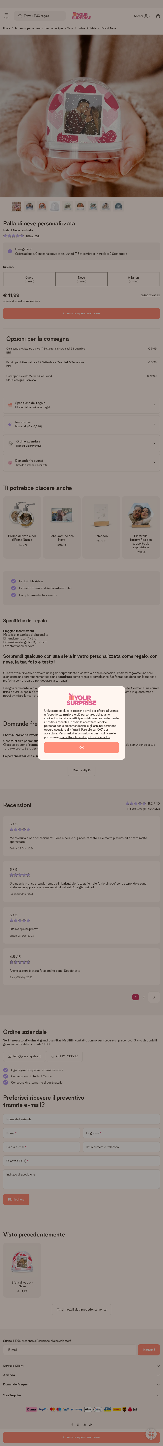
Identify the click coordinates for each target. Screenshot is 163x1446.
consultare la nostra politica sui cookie (85, 737)
